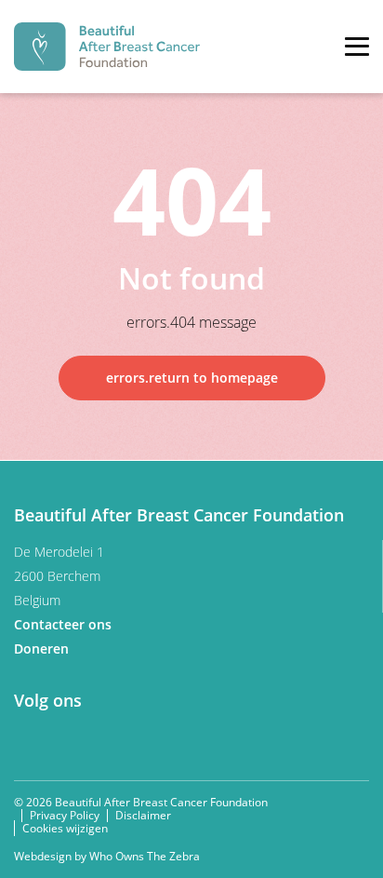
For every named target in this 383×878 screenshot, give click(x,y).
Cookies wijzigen (65, 828)
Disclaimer (143, 815)
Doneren (43, 648)
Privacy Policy (64, 815)
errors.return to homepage (192, 377)
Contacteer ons (64, 624)
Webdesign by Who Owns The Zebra (107, 856)
